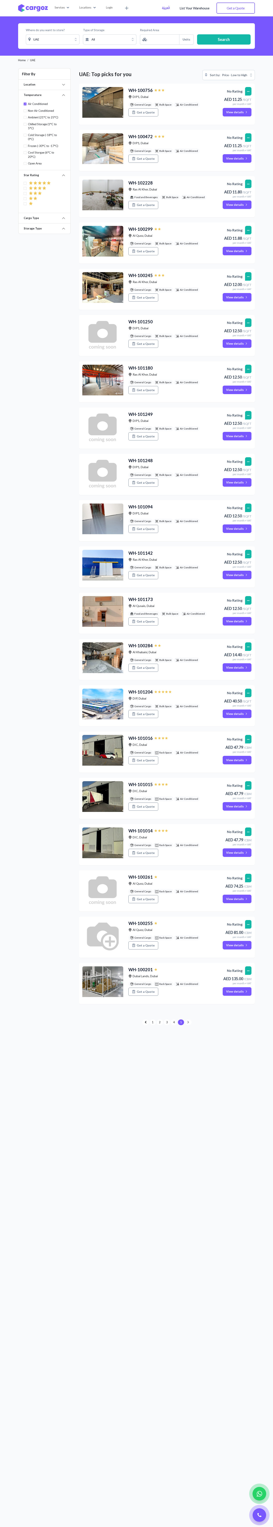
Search (224, 39)
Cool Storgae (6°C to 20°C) (41, 154)
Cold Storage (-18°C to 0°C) (42, 137)
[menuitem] (126, 8)
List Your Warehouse (194, 8)
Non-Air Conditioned (41, 110)
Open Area (35, 163)
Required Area (149, 30)
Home (22, 60)
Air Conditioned (38, 104)
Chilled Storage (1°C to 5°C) (42, 126)
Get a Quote (236, 8)
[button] (62, 8)
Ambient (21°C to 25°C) (43, 117)
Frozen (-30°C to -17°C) (43, 146)
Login (109, 7)
